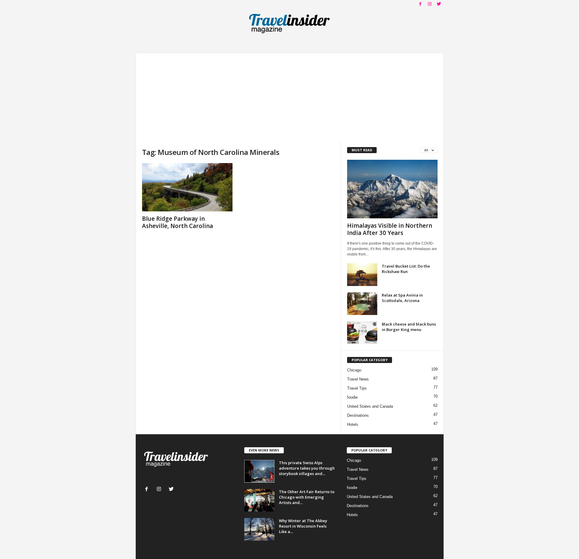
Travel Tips (357, 388)
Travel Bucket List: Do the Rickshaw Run (406, 268)
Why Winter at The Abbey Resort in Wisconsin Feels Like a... (303, 526)
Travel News (358, 379)
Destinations (358, 415)
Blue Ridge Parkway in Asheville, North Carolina (177, 222)
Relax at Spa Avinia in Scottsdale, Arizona (402, 297)
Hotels (352, 424)
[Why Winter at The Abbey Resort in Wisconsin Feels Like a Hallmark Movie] (259, 529)
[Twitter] (439, 4)
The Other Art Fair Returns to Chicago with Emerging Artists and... (306, 497)
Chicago (354, 370)
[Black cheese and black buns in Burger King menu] (362, 332)
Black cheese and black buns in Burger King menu (409, 326)
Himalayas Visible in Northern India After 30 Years (389, 229)
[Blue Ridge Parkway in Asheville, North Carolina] (187, 187)
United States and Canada (370, 406)
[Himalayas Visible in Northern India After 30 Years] (392, 189)
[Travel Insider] (290, 22)
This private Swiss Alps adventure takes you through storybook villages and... (307, 468)
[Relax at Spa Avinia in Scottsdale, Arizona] (362, 303)
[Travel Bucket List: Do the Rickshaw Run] (362, 274)
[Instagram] (429, 4)
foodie (352, 397)
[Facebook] (420, 4)
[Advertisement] (290, 95)
